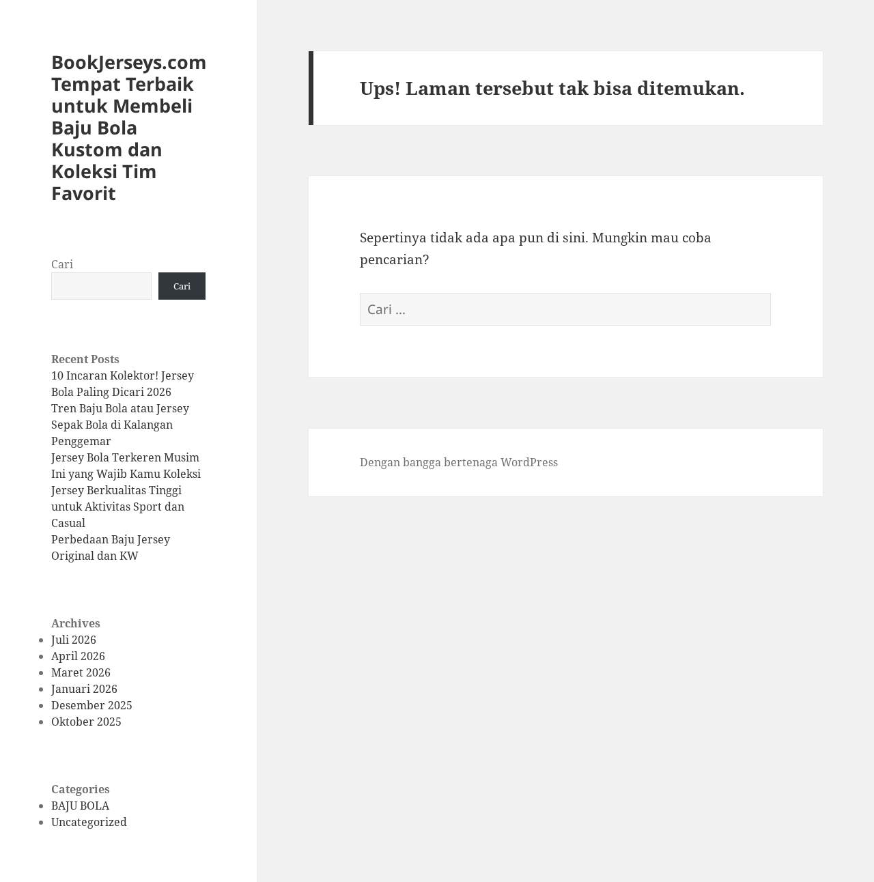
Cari (62, 264)
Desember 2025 (91, 705)
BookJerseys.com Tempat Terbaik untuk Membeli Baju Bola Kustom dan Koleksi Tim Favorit (129, 127)
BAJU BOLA (80, 805)
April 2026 (78, 656)
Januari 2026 (84, 688)
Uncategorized (89, 821)
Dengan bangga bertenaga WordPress (459, 462)
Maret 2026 (81, 672)
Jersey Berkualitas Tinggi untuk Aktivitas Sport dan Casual (117, 506)
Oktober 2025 (86, 721)
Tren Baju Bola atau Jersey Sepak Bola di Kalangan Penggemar (120, 425)
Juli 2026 (73, 639)
